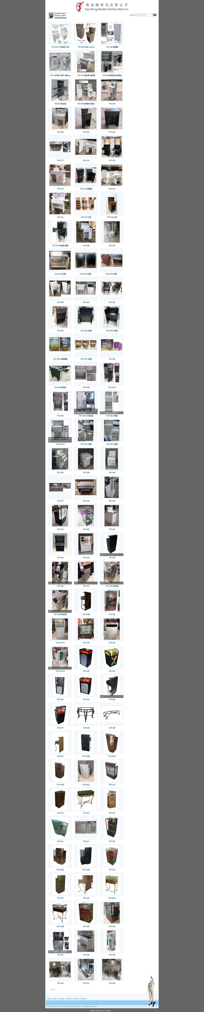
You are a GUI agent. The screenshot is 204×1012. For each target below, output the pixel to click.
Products (61, 999)
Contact (68, 999)
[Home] (102, 6)
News (55, 999)
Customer (83, 999)
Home (49, 999)
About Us (76, 999)
